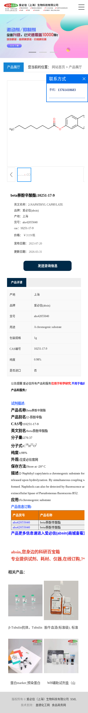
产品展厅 (75, 67)
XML (73, 699)
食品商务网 (59, 705)
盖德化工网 (43, 705)
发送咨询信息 (47, 266)
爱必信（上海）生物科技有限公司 (48, 699)
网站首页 (58, 67)
